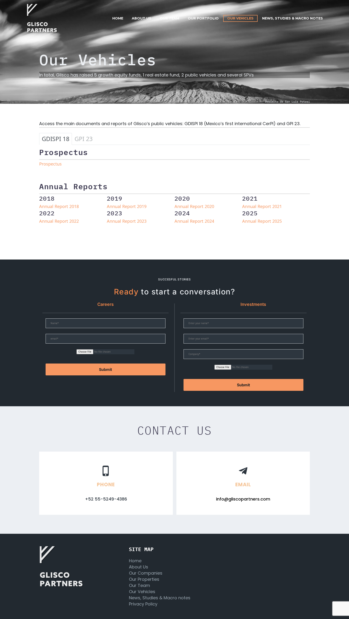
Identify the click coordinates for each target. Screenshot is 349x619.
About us (141, 18)
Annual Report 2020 (194, 206)
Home (117, 18)
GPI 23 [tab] (84, 139)
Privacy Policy (143, 604)
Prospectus (50, 164)
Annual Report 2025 (262, 221)
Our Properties (144, 579)
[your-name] (105, 326)
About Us (138, 567)
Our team (169, 18)
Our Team (139, 585)
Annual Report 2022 (59, 221)
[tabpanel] (174, 190)
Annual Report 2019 (126, 206)
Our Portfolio (203, 18)
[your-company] (243, 357)
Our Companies (145, 573)
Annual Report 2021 (262, 206)
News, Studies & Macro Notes (292, 18)
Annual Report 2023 (126, 221)
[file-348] (243, 370)
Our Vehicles (240, 18)
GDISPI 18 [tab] (55, 139)
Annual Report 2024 (194, 221)
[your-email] (105, 341)
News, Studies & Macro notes (159, 598)
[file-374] (105, 354)
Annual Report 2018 (59, 206)
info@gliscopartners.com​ (243, 499)
